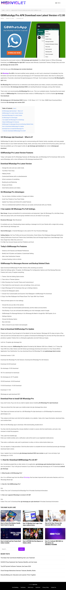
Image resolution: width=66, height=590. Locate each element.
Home (3, 10)
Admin (2, 18)
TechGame (23, 587)
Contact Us (53, 587)
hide (14, 108)
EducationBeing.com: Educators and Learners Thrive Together (18, 575)
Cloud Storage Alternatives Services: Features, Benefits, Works (18, 570)
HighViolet (34, 584)
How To (8, 10)
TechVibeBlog (15, 587)
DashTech (38, 587)
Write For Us (30, 587)
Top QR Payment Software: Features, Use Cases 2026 (16, 566)
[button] (58, 3)
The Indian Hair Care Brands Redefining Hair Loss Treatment (18, 558)
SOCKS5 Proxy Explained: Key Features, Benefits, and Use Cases (19, 562)
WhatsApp (6, 73)
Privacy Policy (45, 587)
